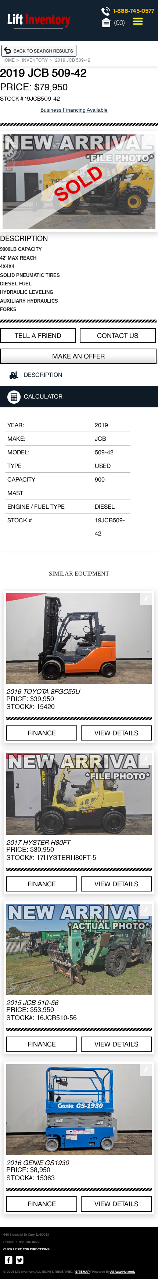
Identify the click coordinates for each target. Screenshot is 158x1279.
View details (116, 733)
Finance (42, 733)
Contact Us (118, 335)
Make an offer (78, 356)
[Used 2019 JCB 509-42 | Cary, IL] (79, 181)
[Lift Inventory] (38, 37)
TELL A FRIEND (38, 335)
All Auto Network (122, 1271)
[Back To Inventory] (40, 50)
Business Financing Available (74, 110)
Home (8, 60)
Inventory (35, 60)
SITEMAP (82, 1271)
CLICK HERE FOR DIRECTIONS (26, 1249)
